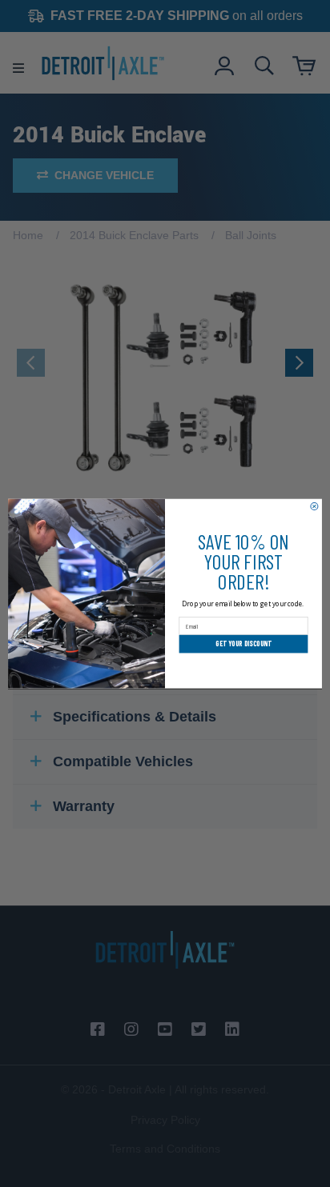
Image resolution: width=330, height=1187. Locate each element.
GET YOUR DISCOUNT (243, 643)
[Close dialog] (314, 506)
